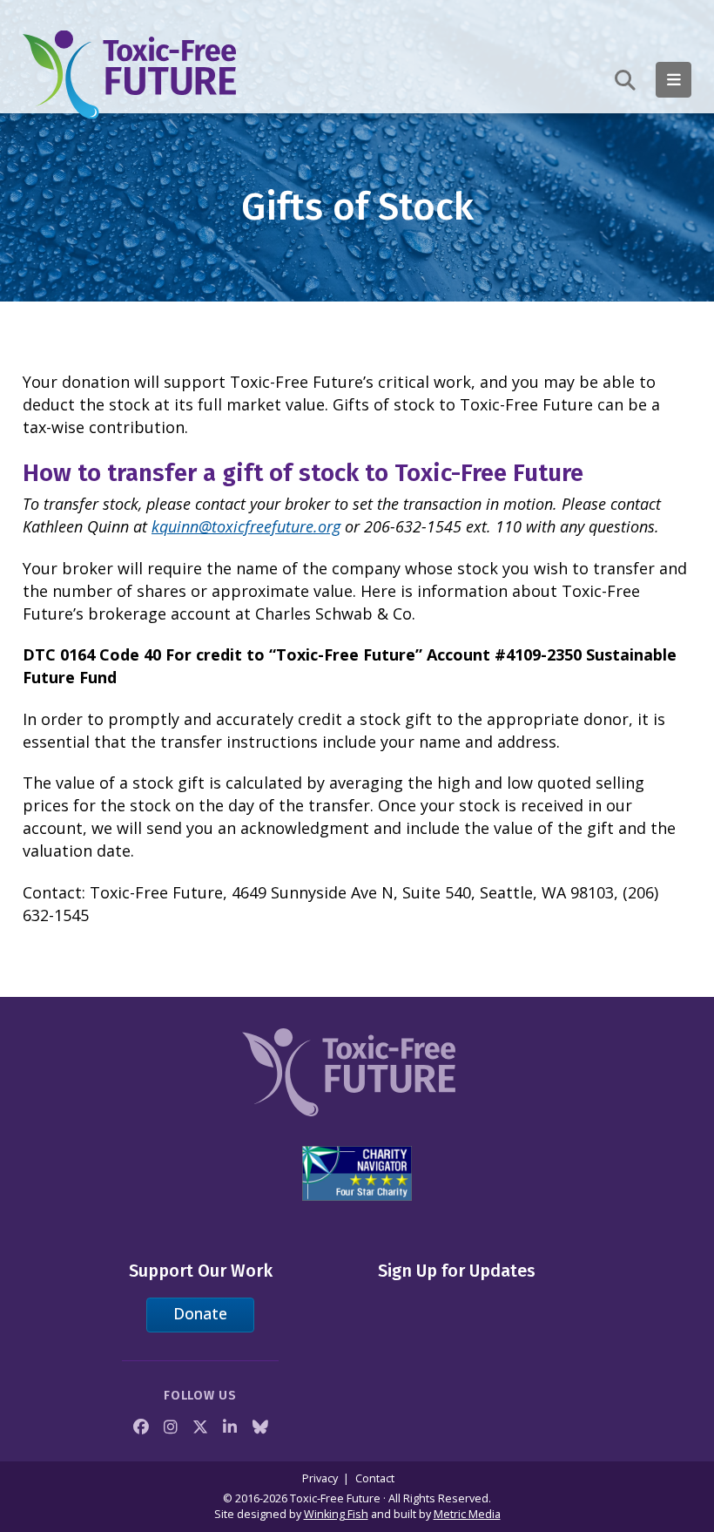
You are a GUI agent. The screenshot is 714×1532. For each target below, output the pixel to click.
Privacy (320, 1478)
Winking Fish (336, 1514)
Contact (374, 1478)
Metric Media (467, 1514)
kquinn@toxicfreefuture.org (246, 526)
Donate (200, 1313)
